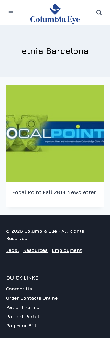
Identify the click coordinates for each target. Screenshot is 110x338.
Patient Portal (22, 316)
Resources (35, 250)
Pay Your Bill (21, 325)
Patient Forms (22, 307)
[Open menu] (11, 13)
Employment (67, 250)
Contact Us (19, 288)
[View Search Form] (99, 12)
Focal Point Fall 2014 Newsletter (54, 192)
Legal (12, 250)
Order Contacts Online (32, 298)
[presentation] (55, 133)
